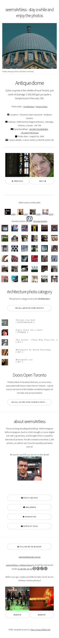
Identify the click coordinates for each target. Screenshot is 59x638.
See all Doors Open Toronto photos (29, 402)
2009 (38, 214)
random (17, 615)
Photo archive (30, 498)
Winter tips (30, 517)
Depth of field (30, 526)
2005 (13, 214)
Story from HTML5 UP (40, 629)
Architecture (28, 106)
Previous (18, 181)
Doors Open (41, 106)
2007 (26, 214)
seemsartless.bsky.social (29, 557)
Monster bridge (40, 221)
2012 (51, 214)
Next (40, 181)
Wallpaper (30, 507)
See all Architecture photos (29, 308)
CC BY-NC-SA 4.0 (25, 568)
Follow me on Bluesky (30, 547)
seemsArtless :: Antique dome (19, 565)
